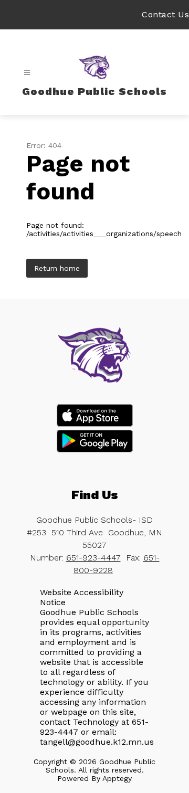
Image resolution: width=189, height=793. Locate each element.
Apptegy (117, 778)
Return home (57, 268)
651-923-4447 (93, 558)
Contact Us (165, 14)
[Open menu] (27, 73)
